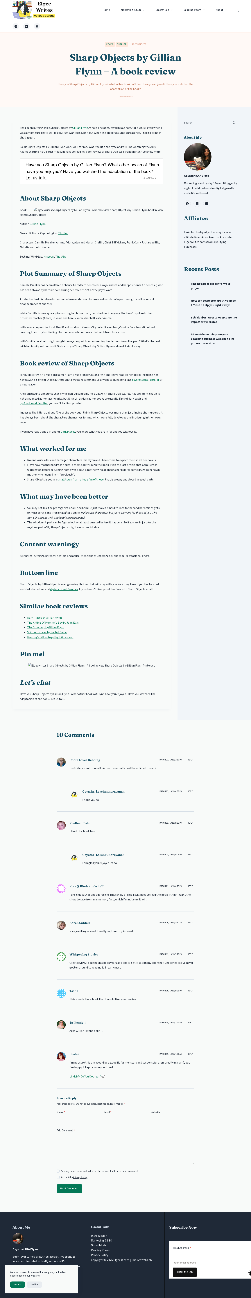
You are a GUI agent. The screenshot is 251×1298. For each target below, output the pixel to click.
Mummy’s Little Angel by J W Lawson (50, 637)
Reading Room (192, 10)
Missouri (49, 257)
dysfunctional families (34, 403)
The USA (60, 257)
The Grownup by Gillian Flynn (45, 627)
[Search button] (234, 122)
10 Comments (139, 44)
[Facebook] (187, 203)
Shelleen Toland (81, 823)
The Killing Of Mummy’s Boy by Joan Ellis (53, 623)
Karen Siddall (79, 923)
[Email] (37, 26)
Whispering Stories (83, 954)
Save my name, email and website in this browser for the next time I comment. (99, 1171)
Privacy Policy (80, 1177)
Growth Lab (162, 10)
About (219, 10)
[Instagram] (15, 26)
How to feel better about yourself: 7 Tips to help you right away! (214, 303)
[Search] (237, 10)
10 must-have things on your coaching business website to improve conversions (213, 338)
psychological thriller (145, 380)
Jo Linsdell (77, 1022)
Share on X (150, 178)
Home (106, 10)
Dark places (68, 432)
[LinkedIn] (26, 26)
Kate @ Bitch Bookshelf (86, 886)
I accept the (74, 1177)
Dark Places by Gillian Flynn (44, 618)
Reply (190, 759)
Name (61, 1112)
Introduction (99, 1236)
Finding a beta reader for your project (210, 286)
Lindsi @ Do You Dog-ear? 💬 (87, 1077)
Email (108, 1112)
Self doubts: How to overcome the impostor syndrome (214, 320)
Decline (34, 1284)
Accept (17, 1284)
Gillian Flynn (80, 128)
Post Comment (69, 1188)
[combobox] (207, 122)
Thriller (121, 44)
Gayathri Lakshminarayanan (103, 791)
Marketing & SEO (131, 10)
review (109, 44)
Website (155, 1112)
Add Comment (66, 1131)
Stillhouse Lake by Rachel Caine (47, 632)
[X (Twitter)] (196, 203)
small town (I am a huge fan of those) (81, 480)
